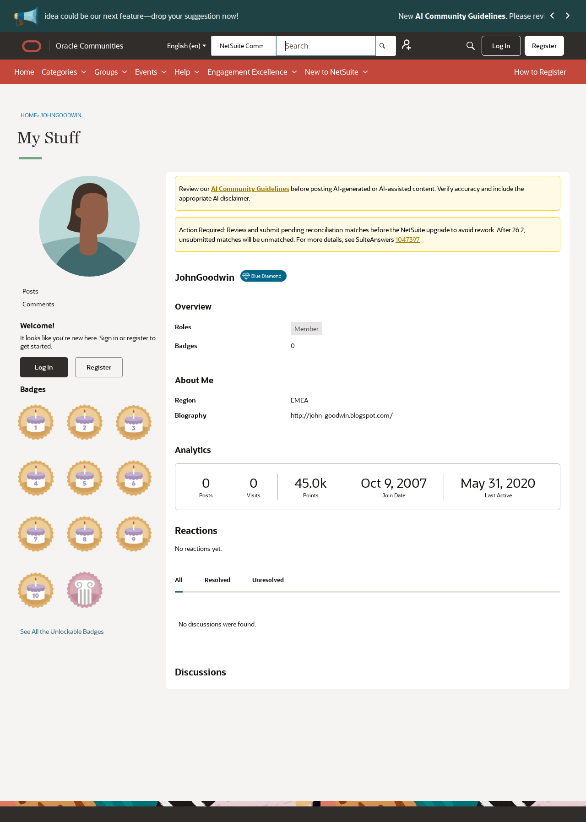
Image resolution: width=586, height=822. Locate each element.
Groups (106, 71)
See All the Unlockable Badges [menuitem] (62, 631)
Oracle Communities (89, 45)
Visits (253, 495)
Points (311, 495)
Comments (38, 303)
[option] (306, 328)
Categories (59, 71)
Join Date (393, 495)
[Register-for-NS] (406, 46)
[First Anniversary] (35, 422)
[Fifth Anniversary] (84, 478)
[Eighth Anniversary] (84, 534)
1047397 (408, 239)
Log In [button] (44, 367)
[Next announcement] (567, 16)
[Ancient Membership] (84, 590)
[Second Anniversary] (84, 422)
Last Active (498, 495)
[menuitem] (501, 46)
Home (24, 71)
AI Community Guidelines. (157, 16)
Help (182, 71)
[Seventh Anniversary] (35, 534)
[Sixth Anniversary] (133, 478)
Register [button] (99, 367)
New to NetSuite (331, 71)
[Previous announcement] (552, 16)
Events (146, 71)
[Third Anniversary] (133, 422)
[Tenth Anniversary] (35, 590)
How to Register (540, 71)
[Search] (386, 46)
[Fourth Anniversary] (35, 478)
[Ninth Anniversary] (133, 534)
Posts (30, 291)
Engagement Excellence (247, 71)
